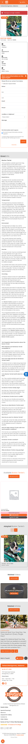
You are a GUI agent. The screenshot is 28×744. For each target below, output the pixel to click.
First (3, 92)
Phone (4, 107)
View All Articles (14, 610)
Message (4, 120)
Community (5, 630)
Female (4, 509)
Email (3, 101)
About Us (3, 712)
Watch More (14, 578)
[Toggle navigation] (2, 2)
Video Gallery (4, 719)
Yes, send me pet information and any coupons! (12, 132)
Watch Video (14, 593)
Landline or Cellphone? (8, 114)
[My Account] (26, 6)
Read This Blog (6, 651)
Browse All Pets (14, 476)
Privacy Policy (14, 737)
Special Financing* (6, 710)
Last (3, 98)
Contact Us (4, 717)
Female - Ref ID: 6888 (7, 563)
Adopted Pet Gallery (6, 715)
